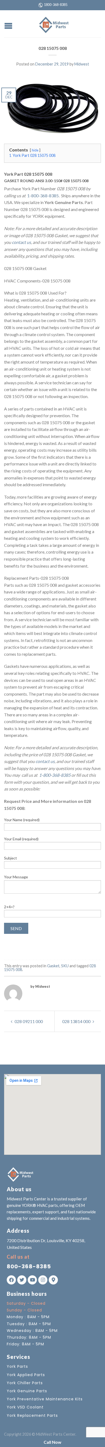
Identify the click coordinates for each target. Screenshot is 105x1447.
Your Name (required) (22, 819)
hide (35, 150)
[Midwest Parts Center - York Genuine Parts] (53, 23)
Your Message (16, 877)
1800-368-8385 (55, 4)
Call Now (52, 1442)
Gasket (53, 965)
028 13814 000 (76, 1021)
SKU (65, 965)
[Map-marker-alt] (53, 1279)
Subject (10, 858)
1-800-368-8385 (42, 195)
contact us (21, 242)
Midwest (81, 64)
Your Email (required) (21, 839)
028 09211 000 (28, 1021)
